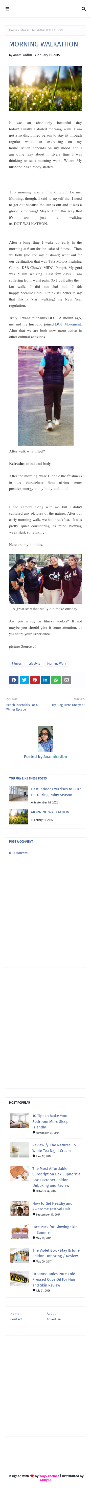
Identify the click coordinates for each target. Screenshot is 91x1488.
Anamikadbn (22, 55)
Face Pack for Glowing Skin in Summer (55, 1230)
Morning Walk (56, 663)
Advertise (54, 1319)
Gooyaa (45, 1480)
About (51, 1314)
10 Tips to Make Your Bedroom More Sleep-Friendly (51, 1121)
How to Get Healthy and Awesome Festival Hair (52, 1206)
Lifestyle (34, 663)
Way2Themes (49, 1476)
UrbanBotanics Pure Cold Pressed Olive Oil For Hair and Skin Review (53, 1280)
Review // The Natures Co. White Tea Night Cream (54, 1148)
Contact (16, 1319)
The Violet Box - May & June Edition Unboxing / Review (56, 1253)
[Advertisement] (45, 1037)
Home (13, 30)
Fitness (25, 30)
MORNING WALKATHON (50, 812)
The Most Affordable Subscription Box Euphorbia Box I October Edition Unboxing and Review (56, 1177)
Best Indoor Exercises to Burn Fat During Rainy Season (56, 792)
